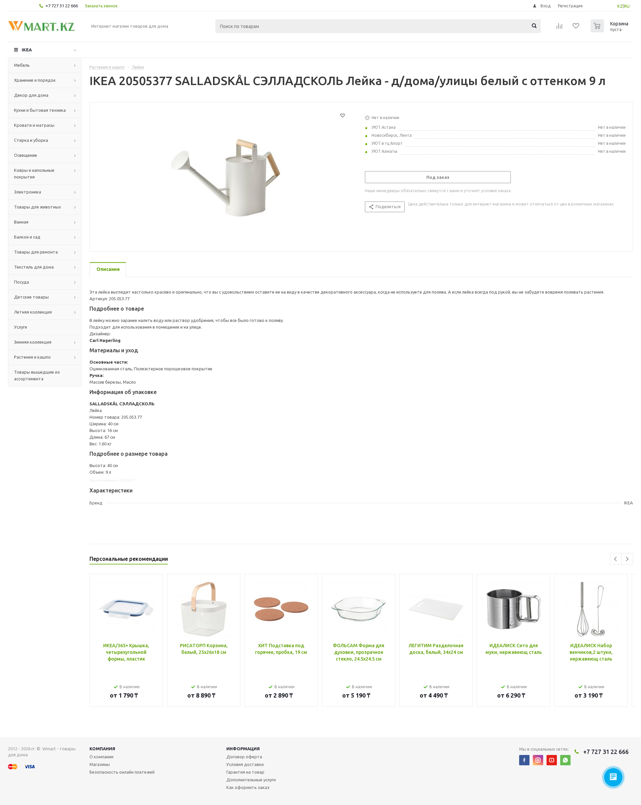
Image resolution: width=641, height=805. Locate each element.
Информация (243, 748)
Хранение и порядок (35, 80)
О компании (101, 756)
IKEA (27, 49)
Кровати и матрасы (34, 125)
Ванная (21, 222)
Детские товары (31, 297)
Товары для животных (37, 207)
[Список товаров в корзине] (610, 30)
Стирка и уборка (31, 140)
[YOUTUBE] (552, 760)
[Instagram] (538, 760)
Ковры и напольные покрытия (34, 173)
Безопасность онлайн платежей (122, 772)
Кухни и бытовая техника (40, 110)
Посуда (21, 282)
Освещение (25, 155)
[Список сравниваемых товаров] (560, 28)
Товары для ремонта (36, 252)
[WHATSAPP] (565, 760)
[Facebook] (524, 760)
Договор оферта (244, 756)
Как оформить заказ (247, 787)
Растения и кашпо (32, 357)
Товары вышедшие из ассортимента (37, 375)
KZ (620, 6)
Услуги (20, 327)
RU (627, 6)
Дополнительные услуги (251, 779)
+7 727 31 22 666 (61, 5)
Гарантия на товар (245, 772)
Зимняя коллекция (32, 342)
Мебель (22, 65)
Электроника (27, 191)
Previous (615, 558)
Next (627, 558)
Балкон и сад (27, 237)
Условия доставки (245, 764)
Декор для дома (31, 95)
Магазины (99, 764)
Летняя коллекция (33, 312)
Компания (102, 748)
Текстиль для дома (34, 267)
